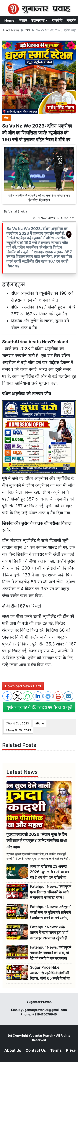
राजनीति (57, 20)
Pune (40, 723)
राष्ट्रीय (71, 20)
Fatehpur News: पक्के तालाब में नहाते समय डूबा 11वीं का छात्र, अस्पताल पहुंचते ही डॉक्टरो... (49, 933)
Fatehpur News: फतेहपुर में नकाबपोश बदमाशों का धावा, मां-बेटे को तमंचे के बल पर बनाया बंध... (50, 953)
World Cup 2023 (18, 723)
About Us (12, 1050)
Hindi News (11, 30)
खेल (28, 30)
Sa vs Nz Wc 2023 (19, 730)
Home (9, 20)
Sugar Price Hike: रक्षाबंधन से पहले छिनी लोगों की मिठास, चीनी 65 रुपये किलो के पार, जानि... (50, 973)
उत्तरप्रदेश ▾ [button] (39, 20)
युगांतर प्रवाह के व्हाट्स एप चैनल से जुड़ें (39, 707)
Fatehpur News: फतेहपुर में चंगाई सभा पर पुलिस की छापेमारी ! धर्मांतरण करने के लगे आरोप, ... (50, 912)
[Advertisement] (40, 297)
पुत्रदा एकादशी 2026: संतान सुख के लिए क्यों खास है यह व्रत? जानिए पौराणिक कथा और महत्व (36, 840)
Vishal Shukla (17, 211)
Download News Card (23, 686)
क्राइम (23, 20)
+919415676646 (44, 1014)
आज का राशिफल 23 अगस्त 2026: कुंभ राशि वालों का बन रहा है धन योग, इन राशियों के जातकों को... (49, 872)
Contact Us (36, 1050)
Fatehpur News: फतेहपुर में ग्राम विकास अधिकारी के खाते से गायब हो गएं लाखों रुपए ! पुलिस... (50, 892)
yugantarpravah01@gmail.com (44, 1010)
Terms (56, 1050)
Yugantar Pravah (41, 1035)
